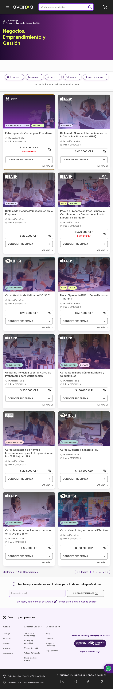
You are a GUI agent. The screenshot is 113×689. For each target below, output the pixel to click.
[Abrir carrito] (105, 7)
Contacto (49, 638)
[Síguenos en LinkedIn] (62, 681)
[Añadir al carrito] (49, 149)
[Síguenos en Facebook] (101, 681)
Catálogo (6, 633)
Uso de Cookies (31, 648)
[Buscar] (89, 7)
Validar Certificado (32, 653)
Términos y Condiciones (29, 634)
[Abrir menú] (7, 7)
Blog (48, 633)
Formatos (7, 638)
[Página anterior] (77, 572)
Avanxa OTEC (8, 653)
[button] (108, 668)
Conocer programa (20, 159)
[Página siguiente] (108, 572)
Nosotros (7, 648)
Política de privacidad (28, 642)
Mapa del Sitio (52, 651)
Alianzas (6, 643)
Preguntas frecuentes (50, 644)
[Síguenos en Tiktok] (88, 681)
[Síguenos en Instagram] (75, 681)
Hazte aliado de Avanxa (30, 659)
